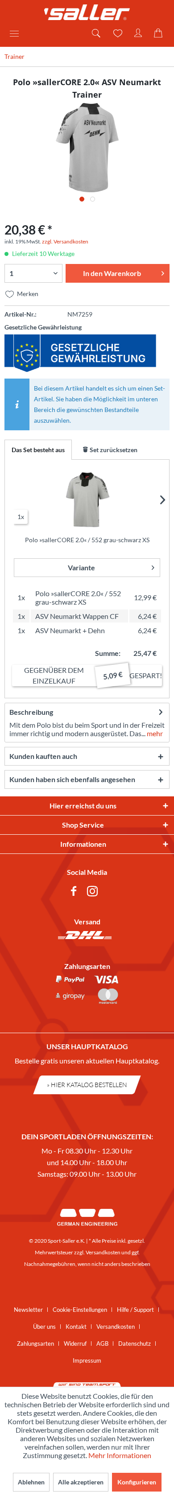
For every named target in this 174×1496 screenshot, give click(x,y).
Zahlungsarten (35, 1343)
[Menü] (17, 33)
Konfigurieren (136, 1482)
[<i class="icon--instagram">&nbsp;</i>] (94, 892)
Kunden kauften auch (43, 756)
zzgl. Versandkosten (65, 241)
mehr (154, 733)
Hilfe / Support (135, 1309)
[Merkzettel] (117, 33)
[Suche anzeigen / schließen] (95, 33)
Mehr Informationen (119, 1455)
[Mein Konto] (138, 33)
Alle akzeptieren (81, 1482)
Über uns (44, 1326)
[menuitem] (17, 33)
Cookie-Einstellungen (80, 1309)
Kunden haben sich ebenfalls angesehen (72, 779)
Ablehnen (31, 1482)
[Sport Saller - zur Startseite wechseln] (87, 12)
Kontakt (76, 1326)
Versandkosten (103, 1252)
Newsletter (28, 1309)
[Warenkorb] (160, 33)
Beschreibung (31, 712)
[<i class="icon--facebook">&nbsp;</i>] (75, 892)
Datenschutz (134, 1343)
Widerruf (75, 1343)
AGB (102, 1343)
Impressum (87, 1360)
